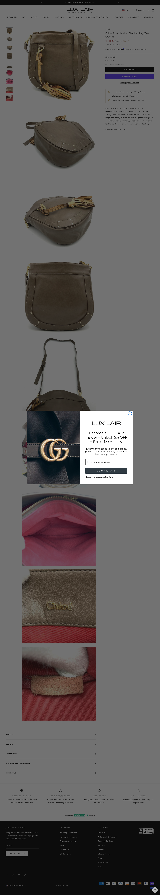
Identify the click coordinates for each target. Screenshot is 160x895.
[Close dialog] (130, 413)
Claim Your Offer (106, 470)
